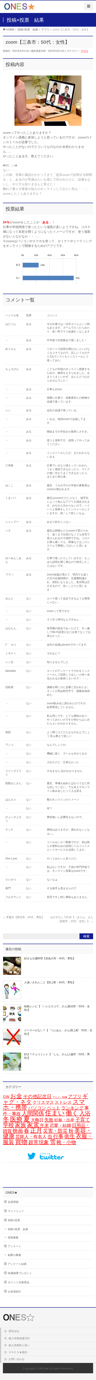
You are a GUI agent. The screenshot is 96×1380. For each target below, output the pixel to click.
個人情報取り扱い (19, 1345)
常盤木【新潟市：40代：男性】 (23, 917)
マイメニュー (16, 1211)
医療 (16, 1119)
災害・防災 (55, 1131)
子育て (82, 1119)
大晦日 (37, 1119)
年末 (44, 1125)
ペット (53, 1107)
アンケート (14, 1246)
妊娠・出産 (64, 1120)
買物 (21, 1141)
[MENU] (88, 6)
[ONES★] (19, 8)
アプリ (84, 51)
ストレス (63, 1102)
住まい (55, 1113)
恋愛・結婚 (60, 1125)
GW (6, 1097)
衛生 (69, 1136)
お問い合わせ (16, 1359)
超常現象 (38, 1142)
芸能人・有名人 (31, 1136)
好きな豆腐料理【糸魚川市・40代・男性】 (49, 958)
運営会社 (13, 1331)
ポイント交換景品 (18, 1282)
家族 (20, 1125)
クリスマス (43, 1102)
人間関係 (33, 1113)
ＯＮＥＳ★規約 (17, 1352)
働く (72, 1113)
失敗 (48, 1119)
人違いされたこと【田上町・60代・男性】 (49, 982)
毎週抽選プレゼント (20, 1273)
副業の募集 (14, 1255)
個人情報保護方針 (19, 1338)
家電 (33, 1125)
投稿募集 (13, 1237)
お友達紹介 (14, 1291)
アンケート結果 (17, 1264)
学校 (8, 1125)
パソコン (37, 1107)
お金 (16, 1096)
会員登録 (13, 1201)
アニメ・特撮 (59, 1097)
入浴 (84, 1113)
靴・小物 (66, 1142)
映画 (18, 1131)
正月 (36, 1130)
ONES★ (43, 1368)
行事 (58, 1136)
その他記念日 (37, 1096)
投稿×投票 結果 (18, 1229)
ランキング (72, 1107)
